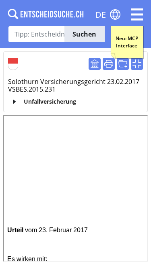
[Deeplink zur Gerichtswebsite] (95, 64)
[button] (137, 14)
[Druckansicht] (109, 64)
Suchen (84, 34)
